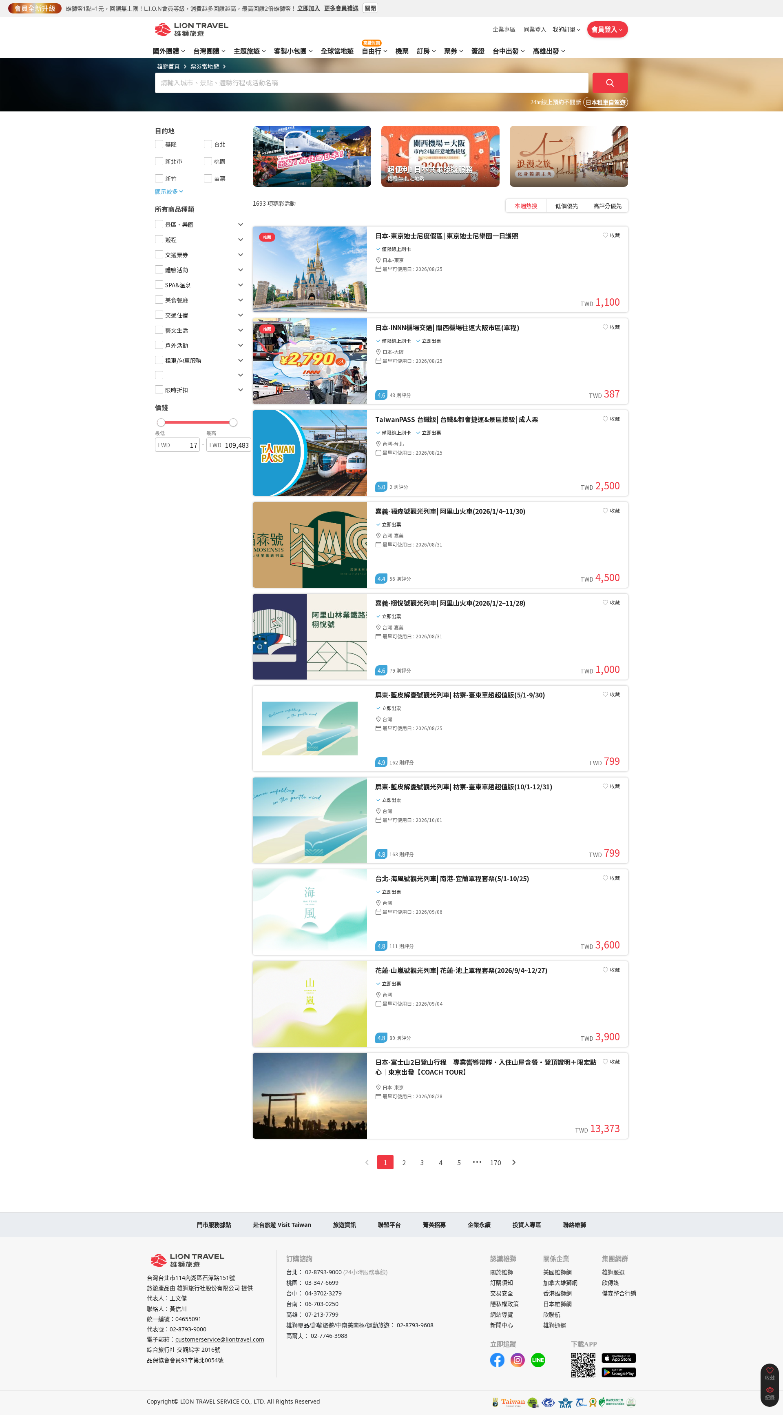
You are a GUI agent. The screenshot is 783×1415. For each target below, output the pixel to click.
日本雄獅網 (557, 1304)
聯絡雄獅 (574, 1224)
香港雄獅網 (557, 1293)
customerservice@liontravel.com (219, 1339)
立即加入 (308, 7)
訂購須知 (501, 1282)
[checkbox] (159, 144)
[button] (197, 420)
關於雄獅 (501, 1272)
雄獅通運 (554, 1325)
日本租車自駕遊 (606, 103)
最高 (211, 432)
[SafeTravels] (533, 1402)
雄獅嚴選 (613, 1272)
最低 (160, 432)
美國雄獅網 (557, 1272)
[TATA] (548, 1402)
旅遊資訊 (344, 1224)
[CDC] (593, 1402)
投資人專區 (527, 1224)
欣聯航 (551, 1314)
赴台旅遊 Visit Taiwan (282, 1224)
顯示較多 (166, 191)
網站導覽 (501, 1314)
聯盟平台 (389, 1224)
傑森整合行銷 (619, 1293)
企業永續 (479, 1224)
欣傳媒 (610, 1282)
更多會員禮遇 (341, 7)
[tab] (526, 205)
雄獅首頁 (168, 66)
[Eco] (611, 1402)
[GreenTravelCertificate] (631, 1402)
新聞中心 (501, 1325)
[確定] (610, 83)
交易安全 (501, 1293)
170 (495, 1162)
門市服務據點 (214, 1224)
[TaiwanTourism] (513, 1402)
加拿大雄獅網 (560, 1282)
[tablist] (567, 205)
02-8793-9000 (188, 1329)
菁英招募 (434, 1224)
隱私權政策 (504, 1304)
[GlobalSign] (495, 1402)
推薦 (267, 237)
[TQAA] (581, 1402)
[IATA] (565, 1402)
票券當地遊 (204, 66)
